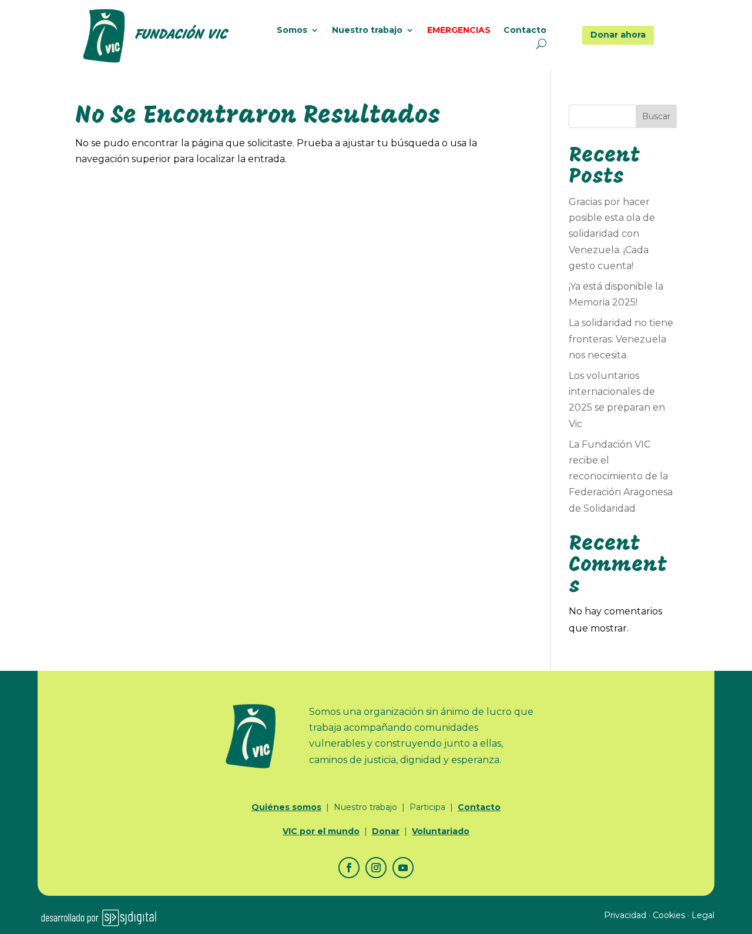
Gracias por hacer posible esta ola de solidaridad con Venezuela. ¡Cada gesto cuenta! (612, 233)
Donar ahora (618, 34)
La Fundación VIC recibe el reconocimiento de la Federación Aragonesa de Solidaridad (621, 476)
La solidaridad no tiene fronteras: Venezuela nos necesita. (621, 338)
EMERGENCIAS (459, 30)
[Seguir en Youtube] (403, 867)
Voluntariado (440, 831)
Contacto (524, 30)
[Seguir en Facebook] (349, 867)
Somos (292, 30)
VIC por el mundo (321, 831)
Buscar (656, 116)
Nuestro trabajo (367, 30)
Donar (386, 831)
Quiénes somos (286, 807)
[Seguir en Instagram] (376, 867)
